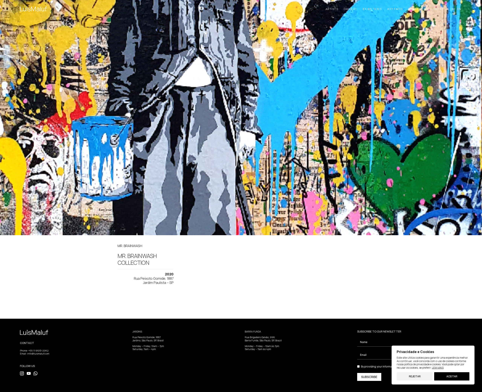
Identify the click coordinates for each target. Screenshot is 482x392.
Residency (417, 9)
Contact (438, 9)
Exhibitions (372, 9)
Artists (332, 9)
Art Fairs (395, 9)
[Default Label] (35, 373)
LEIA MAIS (438, 367)
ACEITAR (451, 376)
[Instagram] (29, 373)
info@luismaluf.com (38, 353)
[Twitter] (22, 373)
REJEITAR (415, 376)
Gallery (350, 9)
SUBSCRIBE (369, 377)
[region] (433, 365)
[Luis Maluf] (33, 9)
